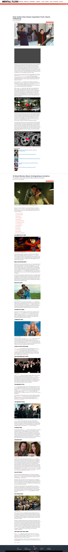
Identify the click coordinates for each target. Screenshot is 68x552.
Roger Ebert (23, 467)
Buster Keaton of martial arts (24, 75)
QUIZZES (51, 1)
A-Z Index (41, 549)
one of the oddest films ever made (32, 467)
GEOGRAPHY (38, 1)
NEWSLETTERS (35, 548)
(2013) (19, 225)
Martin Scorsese (17, 348)
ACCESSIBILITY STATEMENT (28, 549)
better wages (23, 270)
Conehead (29, 342)
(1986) (19, 213)
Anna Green (15, 20)
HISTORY (43, 1)
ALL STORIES (61, 1)
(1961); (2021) (20, 232)
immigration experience (21, 209)
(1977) (18, 228)
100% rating (27, 490)
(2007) (18, 231)
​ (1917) (19, 223)
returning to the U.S (19, 396)
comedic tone (20, 389)
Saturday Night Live (29, 338)
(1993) (18, 219)
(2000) (19, 214)
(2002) (20, 220)
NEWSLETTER (21, 1)
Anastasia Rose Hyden (17, 179)
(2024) (19, 217)
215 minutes (27, 314)
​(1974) (20, 222)
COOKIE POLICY (49, 548)
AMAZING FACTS (26, 1)
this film (35, 265)
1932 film (25, 429)
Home (15, 542)
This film (15, 420)
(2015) (18, 216)
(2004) (18, 229)
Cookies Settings (49, 549)
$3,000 (20, 476)
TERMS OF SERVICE (19, 549)
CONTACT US (26, 548)
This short (16, 386)
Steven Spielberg (32, 534)
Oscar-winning (20, 312)
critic (21, 88)
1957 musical (18, 533)
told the (31, 119)
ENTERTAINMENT (32, 1)
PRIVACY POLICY (42, 548)
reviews (21, 81)
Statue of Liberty (27, 391)
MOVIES (18, 542)
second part (18, 375)
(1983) (18, 226)
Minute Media (32, 551)
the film (34, 435)
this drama (33, 301)
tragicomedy (34, 458)
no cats (34, 255)
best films (28, 425)
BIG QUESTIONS (55, 1)
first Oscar (33, 376)
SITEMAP (35, 549)
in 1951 (30, 304)
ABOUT (18, 548)
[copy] (19, 22)
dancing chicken (32, 470)
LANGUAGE (47, 1)
